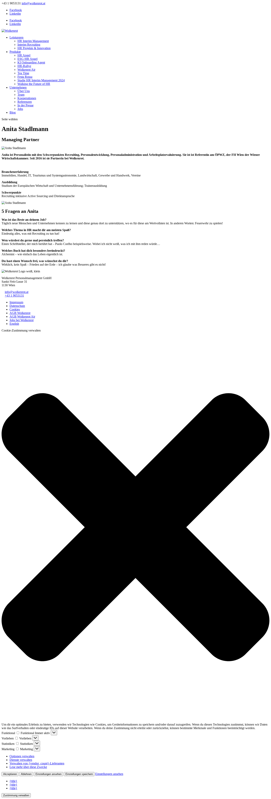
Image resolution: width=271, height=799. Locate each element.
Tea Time (23, 73)
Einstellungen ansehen (49, 774)
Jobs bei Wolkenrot (22, 320)
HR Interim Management (33, 41)
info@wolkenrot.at (16, 292)
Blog (13, 112)
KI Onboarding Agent (31, 62)
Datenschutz (17, 305)
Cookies (15, 309)
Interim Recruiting (28, 44)
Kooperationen (26, 98)
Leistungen (16, 37)
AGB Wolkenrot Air (22, 316)
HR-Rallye (24, 66)
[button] (135, 527)
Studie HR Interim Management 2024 (41, 80)
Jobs (20, 109)
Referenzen (24, 101)
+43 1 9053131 (14, 295)
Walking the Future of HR (33, 84)
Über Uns (23, 91)
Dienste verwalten (21, 759)
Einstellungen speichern (79, 774)
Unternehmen (18, 87)
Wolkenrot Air (26, 69)
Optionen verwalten (22, 756)
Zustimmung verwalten (16, 795)
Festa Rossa (24, 76)
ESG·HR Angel (27, 59)
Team (20, 94)
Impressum (16, 302)
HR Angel (23, 55)
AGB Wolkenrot (20, 313)
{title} (13, 781)
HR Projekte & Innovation (34, 48)
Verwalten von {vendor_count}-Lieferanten (37, 763)
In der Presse (25, 105)
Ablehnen (26, 774)
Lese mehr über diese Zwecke (28, 767)
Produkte (15, 51)
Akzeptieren (10, 774)
